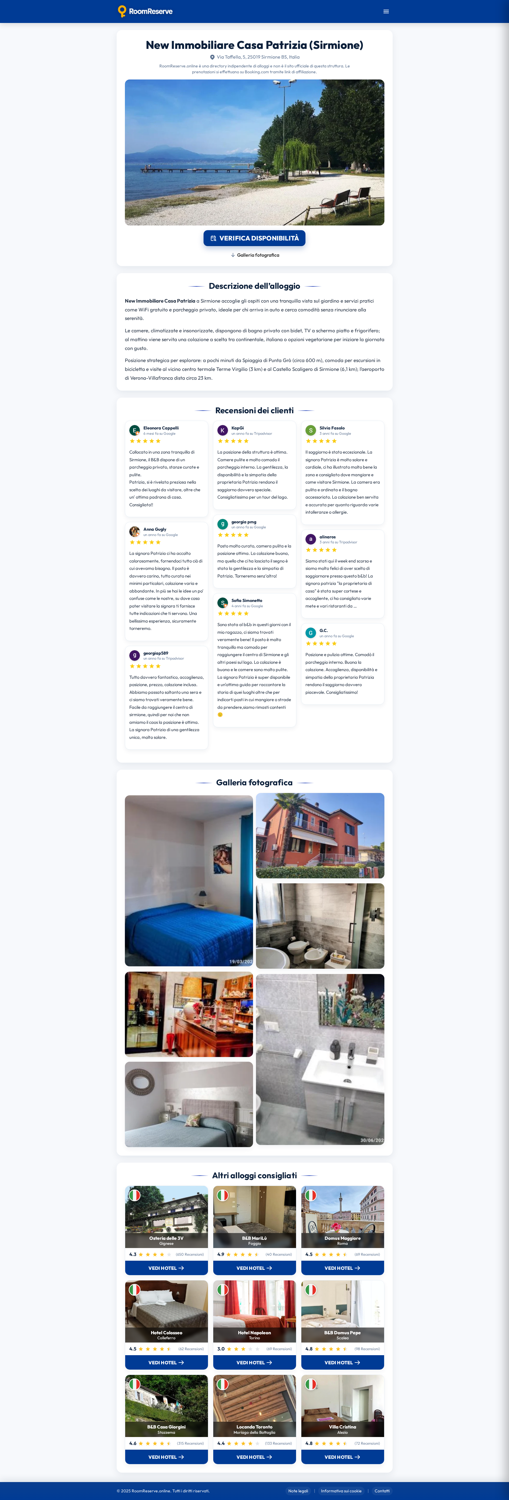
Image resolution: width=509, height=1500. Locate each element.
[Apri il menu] (386, 11)
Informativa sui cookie (341, 1491)
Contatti (382, 1491)
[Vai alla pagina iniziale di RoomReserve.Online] (145, 11)
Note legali (298, 1491)
